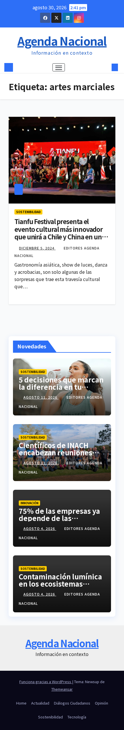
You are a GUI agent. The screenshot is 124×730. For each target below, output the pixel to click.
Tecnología (76, 717)
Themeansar (62, 689)
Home (21, 703)
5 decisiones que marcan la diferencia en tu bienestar (61, 386)
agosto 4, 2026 (39, 528)
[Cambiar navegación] (58, 67)
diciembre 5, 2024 (37, 247)
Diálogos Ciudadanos (72, 703)
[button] (106, 67)
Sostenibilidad (28, 212)
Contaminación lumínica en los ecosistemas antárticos (60, 583)
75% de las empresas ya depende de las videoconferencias (59, 518)
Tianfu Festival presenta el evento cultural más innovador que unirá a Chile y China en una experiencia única (59, 233)
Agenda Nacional (62, 40)
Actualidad (40, 703)
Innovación (29, 503)
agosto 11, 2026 (41, 397)
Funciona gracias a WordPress (45, 681)
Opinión (101, 703)
